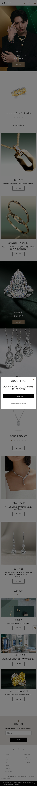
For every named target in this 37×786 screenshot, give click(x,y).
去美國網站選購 (18, 396)
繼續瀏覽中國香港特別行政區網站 (18, 403)
